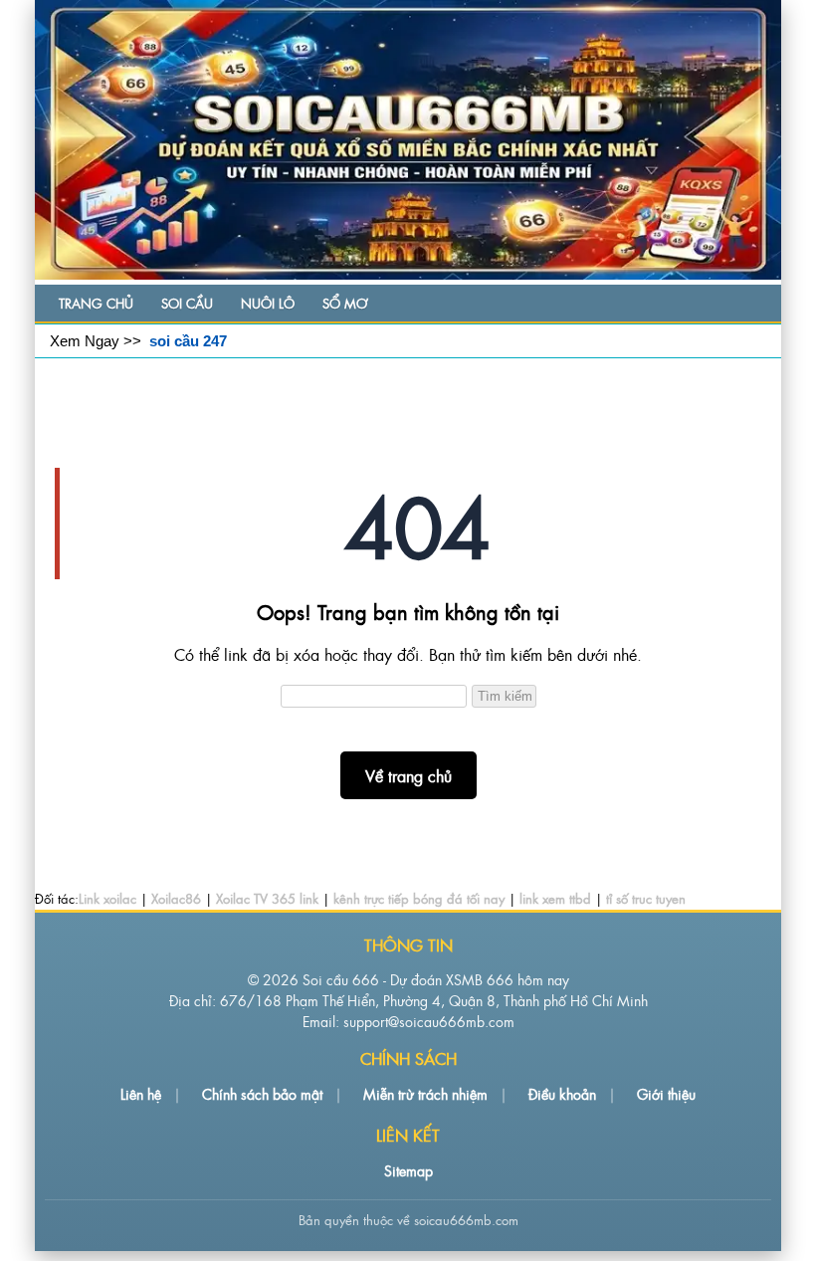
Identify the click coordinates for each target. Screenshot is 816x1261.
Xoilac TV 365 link (267, 898)
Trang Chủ (96, 303)
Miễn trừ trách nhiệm (425, 1093)
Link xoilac (107, 898)
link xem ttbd (555, 898)
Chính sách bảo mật (262, 1093)
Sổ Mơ (344, 303)
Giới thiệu (666, 1093)
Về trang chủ (408, 775)
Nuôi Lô (268, 303)
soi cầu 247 (188, 340)
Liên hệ (140, 1093)
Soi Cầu (187, 303)
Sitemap (408, 1169)
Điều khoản (562, 1093)
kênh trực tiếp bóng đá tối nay (419, 898)
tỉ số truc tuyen (646, 898)
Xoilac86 (176, 898)
